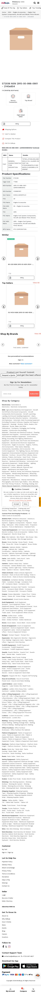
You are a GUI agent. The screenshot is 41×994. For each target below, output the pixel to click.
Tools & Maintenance (16, 527)
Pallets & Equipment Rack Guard (26, 741)
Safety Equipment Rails (17, 767)
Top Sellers (23, 8)
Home (4, 12)
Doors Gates (11, 623)
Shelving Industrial (26, 788)
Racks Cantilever (27, 753)
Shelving (5, 782)
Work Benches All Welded (22, 832)
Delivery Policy (7, 864)
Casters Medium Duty (18, 565)
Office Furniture (8, 728)
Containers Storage (13, 582)
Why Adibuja (6, 919)
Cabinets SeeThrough (28, 555)
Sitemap (5, 883)
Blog (3, 931)
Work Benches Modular (17, 840)
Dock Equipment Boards (24, 606)
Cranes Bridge (20, 596)
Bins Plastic (20, 537)
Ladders (5, 689)
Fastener (29, 523)
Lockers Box (16, 717)
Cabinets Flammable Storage (18, 553)
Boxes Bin (9, 544)
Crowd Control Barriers (21, 599)
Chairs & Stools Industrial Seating (24, 577)
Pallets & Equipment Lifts (15, 735)
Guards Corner (21, 654)
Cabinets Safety (17, 551)
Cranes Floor (25, 594)
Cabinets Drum (15, 555)
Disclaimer (5, 877)
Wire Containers (25, 829)
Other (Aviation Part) (22, 525)
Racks (4, 749)
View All (36, 283)
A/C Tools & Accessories (26, 530)
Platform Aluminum (14, 746)
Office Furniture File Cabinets (20, 730)
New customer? (26, 363)
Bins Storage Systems (25, 539)
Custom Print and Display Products (14, 513)
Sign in (20, 360)
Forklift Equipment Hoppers (19, 649)
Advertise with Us (8, 906)
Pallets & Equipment (9, 733)
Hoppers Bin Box (14, 676)
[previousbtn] (2, 344)
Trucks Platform (13, 808)
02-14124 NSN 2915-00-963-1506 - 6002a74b (20, 313)
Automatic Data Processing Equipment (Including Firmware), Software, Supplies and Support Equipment (21, 422)
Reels (4, 756)
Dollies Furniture (12, 619)
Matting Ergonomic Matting (24, 725)
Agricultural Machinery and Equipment (19, 410)
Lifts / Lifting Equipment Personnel (19, 712)
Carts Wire (10, 560)
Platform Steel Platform (18, 744)
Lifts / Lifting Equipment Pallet (24, 698)
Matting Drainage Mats (20, 722)
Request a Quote (8, 375)
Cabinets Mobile (15, 547)
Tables (4, 800)
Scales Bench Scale (28, 779)
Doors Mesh (21, 623)
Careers (4, 934)
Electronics (6, 405)
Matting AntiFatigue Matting (18, 720)
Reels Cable (11, 756)
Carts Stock (21, 558)
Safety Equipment (8, 759)
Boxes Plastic (23, 542)
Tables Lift (24, 802)
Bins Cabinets (10, 537)
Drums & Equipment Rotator (17, 632)
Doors (4, 623)
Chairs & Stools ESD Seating (19, 575)
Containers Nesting (17, 580)
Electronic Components (19, 407)
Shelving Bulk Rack (12, 788)
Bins (3, 537)
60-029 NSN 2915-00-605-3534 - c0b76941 (20, 264)
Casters (5, 563)
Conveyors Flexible (26, 591)
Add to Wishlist (10, 134)
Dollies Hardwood (25, 619)
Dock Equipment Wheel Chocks (22, 612)
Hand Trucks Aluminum (15, 659)
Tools (4, 805)
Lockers (5, 715)
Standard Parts (29, 527)
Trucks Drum (19, 812)
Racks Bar (10, 749)
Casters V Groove (13, 569)
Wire (3, 829)
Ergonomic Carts (18, 640)
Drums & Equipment (9, 626)
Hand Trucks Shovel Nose (20, 663)
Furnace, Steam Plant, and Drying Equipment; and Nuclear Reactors (19, 459)
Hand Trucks (6, 657)
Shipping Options (10, 129)
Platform (5, 744)
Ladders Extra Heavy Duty (17, 689)
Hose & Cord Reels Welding (20, 681)
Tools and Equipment (9, 530)
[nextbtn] (38, 344)
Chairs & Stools (7, 573)
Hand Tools (26, 457)
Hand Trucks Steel (17, 661)
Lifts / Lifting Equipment (11, 694)
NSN (9, 12)
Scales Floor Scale (14, 779)
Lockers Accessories (15, 715)
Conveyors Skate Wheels (15, 589)
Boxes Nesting (12, 542)
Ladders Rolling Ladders (18, 691)
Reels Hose (20, 756)
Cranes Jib (11, 596)
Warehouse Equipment (10, 815)
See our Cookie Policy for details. (20, 500)
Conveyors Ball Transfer (19, 587)
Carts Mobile (11, 558)
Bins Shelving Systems (16, 782)
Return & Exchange (8, 867)
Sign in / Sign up (7, 852)
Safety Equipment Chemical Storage (21, 761)
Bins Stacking (11, 539)
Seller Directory (7, 901)
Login (4, 895)
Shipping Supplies (8, 791)
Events (4, 928)
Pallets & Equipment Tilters (17, 739)
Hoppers (5, 676)
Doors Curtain (31, 623)
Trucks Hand (11, 810)
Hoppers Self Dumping (29, 676)
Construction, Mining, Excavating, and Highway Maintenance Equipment (19, 438)
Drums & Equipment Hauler (20, 628)
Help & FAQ (6, 880)
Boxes (4, 542)
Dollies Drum (12, 615)
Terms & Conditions (8, 874)
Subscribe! (34, 394)
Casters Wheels (25, 569)
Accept (16, 504)
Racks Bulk (19, 749)
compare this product (12, 138)
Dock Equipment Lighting (14, 610)
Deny (25, 504)
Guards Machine (13, 652)
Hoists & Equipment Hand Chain (19, 672)
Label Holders (7, 684)
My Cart (4, 849)
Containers (6, 580)
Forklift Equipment (9, 645)
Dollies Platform (12, 617)
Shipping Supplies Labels (15, 797)
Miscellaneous (15, 479)
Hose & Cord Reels (8, 679)
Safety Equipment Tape (20, 774)
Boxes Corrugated (21, 544)
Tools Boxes (11, 805)
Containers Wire (24, 584)
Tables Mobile (12, 800)
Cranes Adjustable (14, 594)
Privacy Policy (6, 871)
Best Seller (11, 239)
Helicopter (10, 525)
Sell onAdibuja (10, 143)
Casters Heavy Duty (15, 563)
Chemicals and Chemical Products (20, 432)
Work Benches (7, 832)
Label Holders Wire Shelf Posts (19, 686)
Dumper (5, 635)
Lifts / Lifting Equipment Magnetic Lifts (21, 704)
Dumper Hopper (14, 635)
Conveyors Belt (13, 591)
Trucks (4, 808)
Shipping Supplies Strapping (16, 793)
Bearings (13, 424)
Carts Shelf (19, 560)
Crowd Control (7, 599)
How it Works (6, 922)
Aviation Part (6, 518)
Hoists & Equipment (9, 666)
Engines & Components (17, 523)
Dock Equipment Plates (17, 604)
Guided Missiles (24, 463)
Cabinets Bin (13, 549)
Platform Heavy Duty (29, 746)
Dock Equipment (8, 602)
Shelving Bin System (15, 784)
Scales (4, 779)
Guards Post (24, 652)
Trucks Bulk (10, 812)
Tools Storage (21, 805)
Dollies (4, 615)
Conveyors (6, 587)
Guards (4, 652)
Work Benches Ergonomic (18, 836)
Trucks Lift (20, 810)
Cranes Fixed (31, 596)
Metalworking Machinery (20, 473)
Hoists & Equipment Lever (15, 668)
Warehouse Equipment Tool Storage (21, 826)
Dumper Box (25, 635)
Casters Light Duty (15, 567)
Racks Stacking (16, 753)
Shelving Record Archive (16, 786)
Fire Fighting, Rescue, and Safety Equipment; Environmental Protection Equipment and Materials (20, 453)
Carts (4, 558)
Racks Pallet (13, 751)
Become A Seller (7, 898)
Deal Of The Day (9, 8)
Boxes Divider (32, 544)
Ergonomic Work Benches (16, 642)
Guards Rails (11, 654)
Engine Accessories (19, 12)
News (4, 925)
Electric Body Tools (18, 534)
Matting (5, 720)
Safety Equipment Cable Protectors (20, 769)
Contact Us (5, 886)
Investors (5, 937)
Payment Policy (7, 861)
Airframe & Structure (19, 518)
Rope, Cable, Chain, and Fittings (19, 510)
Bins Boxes (29, 537)
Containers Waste (11, 584)
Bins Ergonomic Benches (19, 638)
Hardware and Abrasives (17, 461)
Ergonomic (6, 638)
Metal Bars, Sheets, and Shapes (18, 475)
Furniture (12, 455)
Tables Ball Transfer (12, 802)
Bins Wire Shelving (12, 829)
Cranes (4, 594)
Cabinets (5, 547)
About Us (5, 916)
